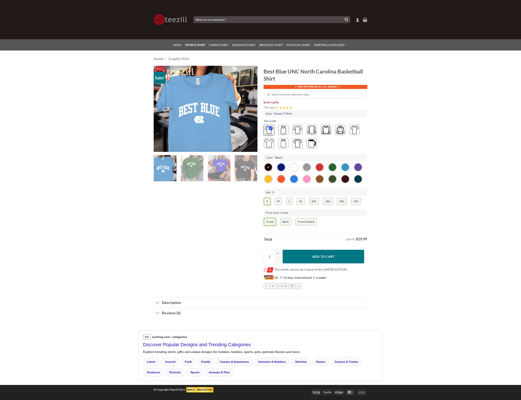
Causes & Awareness (234, 361)
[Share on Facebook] (267, 286)
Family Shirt (218, 45)
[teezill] (170, 19)
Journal (170, 361)
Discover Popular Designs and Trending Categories (197, 344)
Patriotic (175, 372)
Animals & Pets (219, 372)
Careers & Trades (346, 361)
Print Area (277, 212)
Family (205, 361)
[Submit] (346, 19)
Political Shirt (298, 45)
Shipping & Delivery (329, 45)
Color (274, 157)
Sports (194, 372)
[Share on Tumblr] (299, 286)
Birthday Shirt (271, 45)
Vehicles (301, 361)
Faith (188, 361)
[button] (358, 19)
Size (270, 192)
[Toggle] (158, 303)
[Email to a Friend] (280, 286)
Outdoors (153, 372)
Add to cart (323, 256)
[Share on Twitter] (273, 286)
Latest (151, 361)
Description (171, 302)
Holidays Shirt (244, 45)
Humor (320, 361)
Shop (177, 45)
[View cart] (365, 19)
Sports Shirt (195, 45)
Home (158, 58)
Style (279, 113)
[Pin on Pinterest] (286, 286)
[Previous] (160, 108)
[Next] (250, 108)
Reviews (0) (171, 313)
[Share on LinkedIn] (293, 286)
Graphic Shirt (178, 58)
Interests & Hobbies (272, 361)
